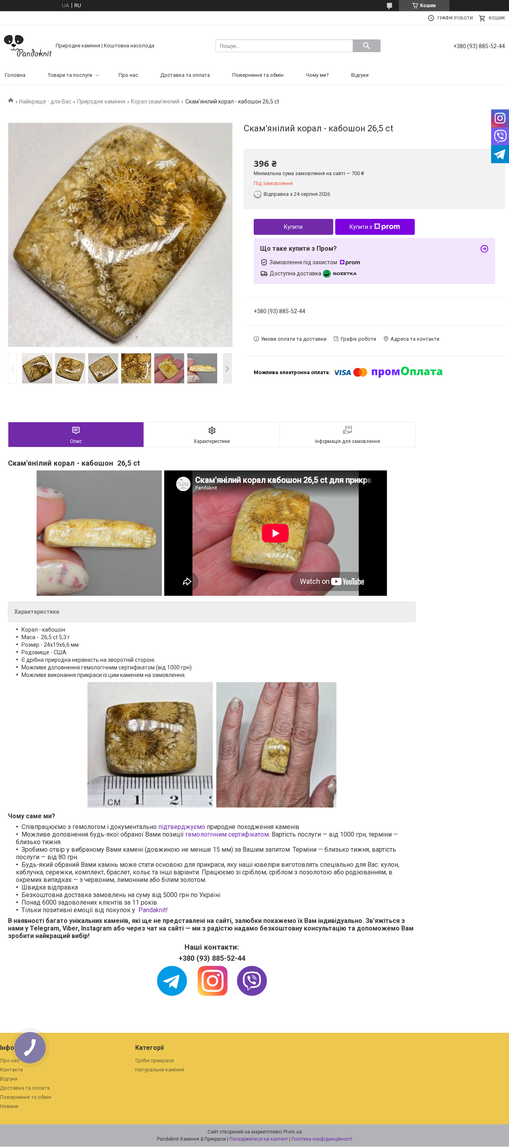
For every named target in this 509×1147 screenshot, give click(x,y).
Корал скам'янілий (155, 101)
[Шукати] (367, 45)
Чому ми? (317, 75)
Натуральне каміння (159, 1070)
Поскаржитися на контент (258, 1139)
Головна (15, 75)
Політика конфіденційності (321, 1139)
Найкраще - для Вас (45, 101)
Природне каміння (101, 101)
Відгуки (360, 75)
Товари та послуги (70, 75)
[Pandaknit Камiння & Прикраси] (28, 45)
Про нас (128, 75)
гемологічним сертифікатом (227, 834)
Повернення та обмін (258, 75)
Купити (293, 227)
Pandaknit (152, 910)
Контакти (11, 1070)
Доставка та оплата (185, 75)
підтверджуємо (181, 827)
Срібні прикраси (154, 1060)
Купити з (361, 227)
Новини (9, 1106)
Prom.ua (293, 1132)
